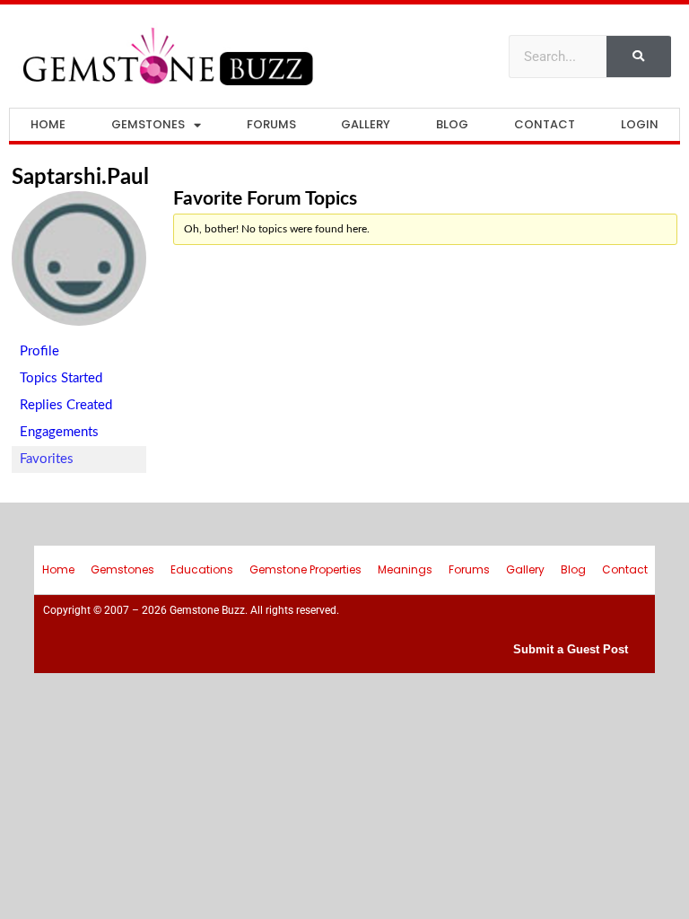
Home (48, 124)
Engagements (59, 432)
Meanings (405, 569)
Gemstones (148, 124)
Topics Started (61, 378)
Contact (544, 124)
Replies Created (66, 405)
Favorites (47, 459)
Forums (271, 124)
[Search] (638, 56)
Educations (201, 569)
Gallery (365, 124)
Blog (452, 124)
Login (639, 124)
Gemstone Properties (305, 569)
